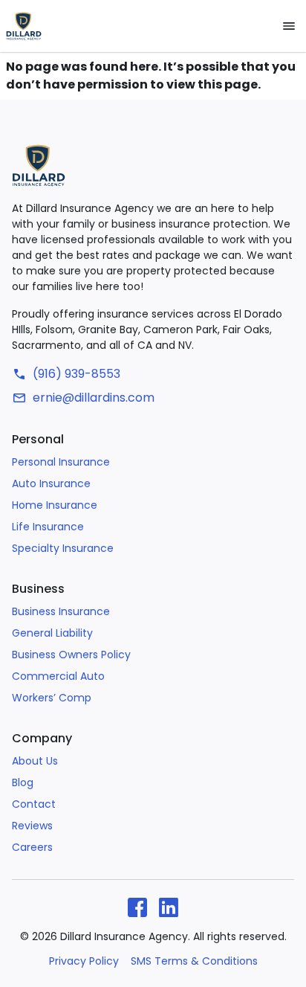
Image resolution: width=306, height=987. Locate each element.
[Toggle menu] (289, 26)
